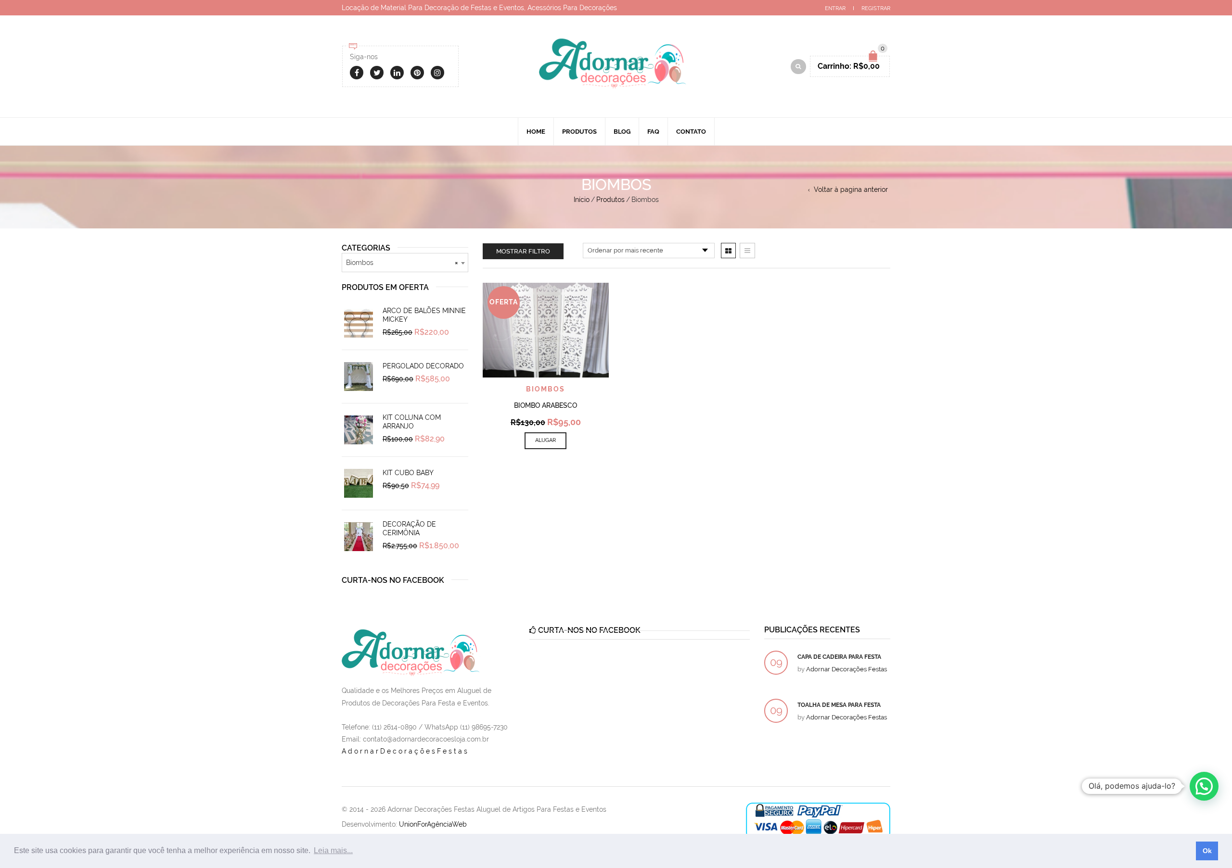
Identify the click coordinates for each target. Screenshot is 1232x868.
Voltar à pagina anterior (851, 189)
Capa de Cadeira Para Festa (839, 657)
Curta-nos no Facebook (393, 580)
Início (582, 199)
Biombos (545, 389)
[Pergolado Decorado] (358, 376)
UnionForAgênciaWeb (433, 824)
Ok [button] (1207, 851)
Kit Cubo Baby (408, 473)
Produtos (579, 131)
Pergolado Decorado (423, 366)
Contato (691, 131)
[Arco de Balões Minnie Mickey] (358, 323)
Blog (622, 131)
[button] (1204, 786)
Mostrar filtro (523, 251)
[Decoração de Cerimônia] (358, 537)
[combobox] (405, 262)
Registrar (875, 8)
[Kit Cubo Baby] (358, 483)
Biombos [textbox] (402, 262)
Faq (653, 131)
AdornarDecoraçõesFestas (405, 751)
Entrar (835, 8)
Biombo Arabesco (545, 405)
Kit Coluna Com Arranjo (412, 422)
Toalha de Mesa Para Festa (839, 705)
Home (535, 131)
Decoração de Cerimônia (409, 528)
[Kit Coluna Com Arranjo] (358, 430)
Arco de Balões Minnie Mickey (424, 315)
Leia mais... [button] (333, 850)
